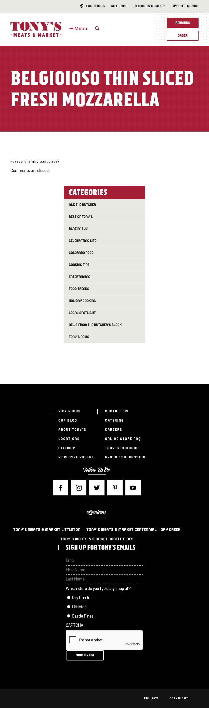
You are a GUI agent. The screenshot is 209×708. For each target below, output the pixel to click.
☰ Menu (78, 29)
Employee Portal (76, 457)
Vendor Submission (125, 457)
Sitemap (66, 448)
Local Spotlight (82, 313)
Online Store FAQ (123, 439)
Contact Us (117, 411)
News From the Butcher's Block (95, 325)
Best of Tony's (81, 217)
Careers (113, 429)
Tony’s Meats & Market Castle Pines (96, 539)
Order (183, 35)
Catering (119, 6)
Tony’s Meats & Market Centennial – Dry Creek (133, 529)
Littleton (79, 607)
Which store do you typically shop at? (98, 589)
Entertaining (79, 277)
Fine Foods (69, 411)
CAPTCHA (74, 625)
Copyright (178, 698)
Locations (95, 6)
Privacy (151, 698)
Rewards (182, 23)
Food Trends (79, 289)
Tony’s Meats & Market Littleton (47, 529)
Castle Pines (83, 616)
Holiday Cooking (82, 301)
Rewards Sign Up (149, 6)
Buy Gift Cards (185, 6)
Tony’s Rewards (122, 448)
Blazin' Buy (78, 229)
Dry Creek (80, 598)
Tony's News (79, 337)
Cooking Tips (79, 265)
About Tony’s (72, 429)
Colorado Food (81, 253)
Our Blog (67, 420)
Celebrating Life (82, 241)
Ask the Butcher (82, 205)
